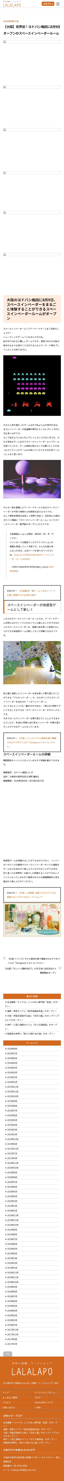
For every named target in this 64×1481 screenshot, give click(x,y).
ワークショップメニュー (45, 1392)
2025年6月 (12, 1115)
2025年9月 (12, 1101)
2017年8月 (12, 1339)
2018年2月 (12, 1320)
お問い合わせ (9, 1407)
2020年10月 (12, 1167)
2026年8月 (12, 1048)
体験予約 (47, 3)
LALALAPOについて (43, 1402)
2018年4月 (12, 1310)
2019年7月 (12, 1239)
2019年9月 (12, 1229)
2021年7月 (12, 1153)
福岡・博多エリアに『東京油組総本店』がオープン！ (32, 1010)
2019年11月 (12, 1220)
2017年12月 (12, 1329)
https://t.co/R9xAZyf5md (26, 554)
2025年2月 (12, 1134)
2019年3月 (12, 1258)
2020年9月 (12, 1172)
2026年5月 (12, 1062)
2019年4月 (12, 1253)
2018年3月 (12, 1315)
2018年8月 (12, 1291)
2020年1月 (12, 1210)
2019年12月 (12, 1215)
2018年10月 (12, 1282)
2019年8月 (12, 1234)
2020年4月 (12, 1196)
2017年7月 (12, 1343)
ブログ (37, 1397)
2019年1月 (12, 1267)
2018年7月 (12, 1296)
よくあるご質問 (10, 1397)
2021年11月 (12, 1148)
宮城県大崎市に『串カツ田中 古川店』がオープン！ (31, 1033)
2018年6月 (12, 1301)
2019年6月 (12, 1243)
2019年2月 (12, 1262)
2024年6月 (12, 1143)
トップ (6, 1392)
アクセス (7, 1402)
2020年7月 (12, 1181)
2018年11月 (12, 1277)
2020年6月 (12, 1186)
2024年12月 (12, 1139)
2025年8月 (12, 1105)
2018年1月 (12, 1324)
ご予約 (37, 1407)
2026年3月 (12, 1072)
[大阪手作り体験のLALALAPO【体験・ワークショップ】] (32, 1374)
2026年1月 (12, 1081)
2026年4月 (12, 1067)
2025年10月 (12, 1096)
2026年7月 (12, 1053)
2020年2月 (12, 1205)
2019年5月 (12, 1248)
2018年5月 (12, 1305)
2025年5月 (12, 1120)
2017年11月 (12, 1334)
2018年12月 (12, 1272)
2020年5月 (12, 1191)
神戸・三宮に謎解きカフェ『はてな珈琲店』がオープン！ (30, 1439)
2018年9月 (12, 1286)
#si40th (26, 558)
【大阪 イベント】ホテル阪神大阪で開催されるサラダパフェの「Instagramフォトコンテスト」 (31, 742)
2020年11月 (12, 1162)
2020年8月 (12, 1177)
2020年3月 (12, 1201)
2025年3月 (12, 1129)
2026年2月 (12, 1077)
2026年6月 (12, 1058)
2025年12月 (12, 1086)
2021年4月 (12, 1158)
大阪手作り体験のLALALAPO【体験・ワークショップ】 (29, 1383)
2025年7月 (12, 1110)
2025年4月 (12, 1124)
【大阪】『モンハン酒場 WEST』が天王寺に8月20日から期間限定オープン (30, 970)
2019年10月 (12, 1224)
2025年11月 (12, 1091)
